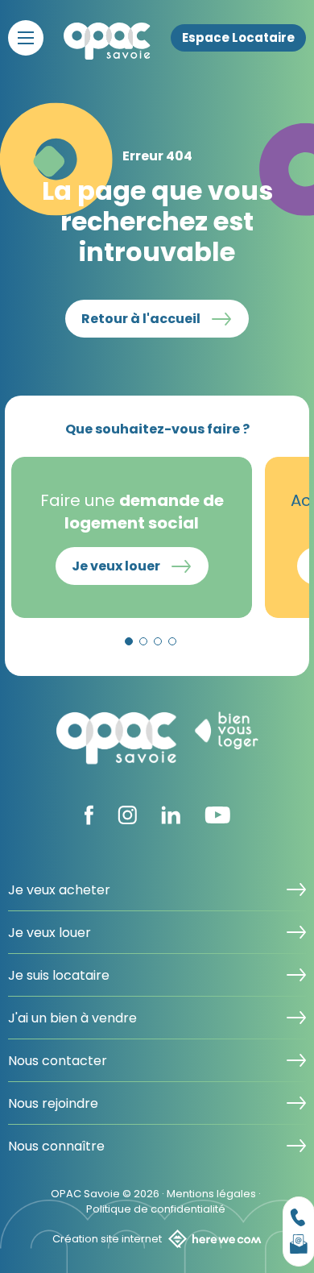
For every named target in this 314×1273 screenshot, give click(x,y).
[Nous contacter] (299, 1217)
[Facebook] (89, 820)
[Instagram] (127, 819)
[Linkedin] (170, 819)
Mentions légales (211, 1193)
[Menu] (25, 38)
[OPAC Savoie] (107, 41)
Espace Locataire (238, 38)
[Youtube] (217, 819)
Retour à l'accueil (140, 318)
